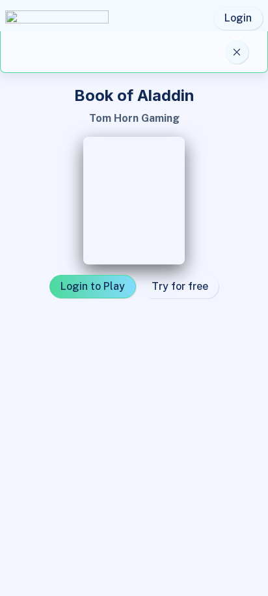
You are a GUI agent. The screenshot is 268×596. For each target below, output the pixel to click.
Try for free (180, 286)
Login (238, 18)
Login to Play (92, 286)
